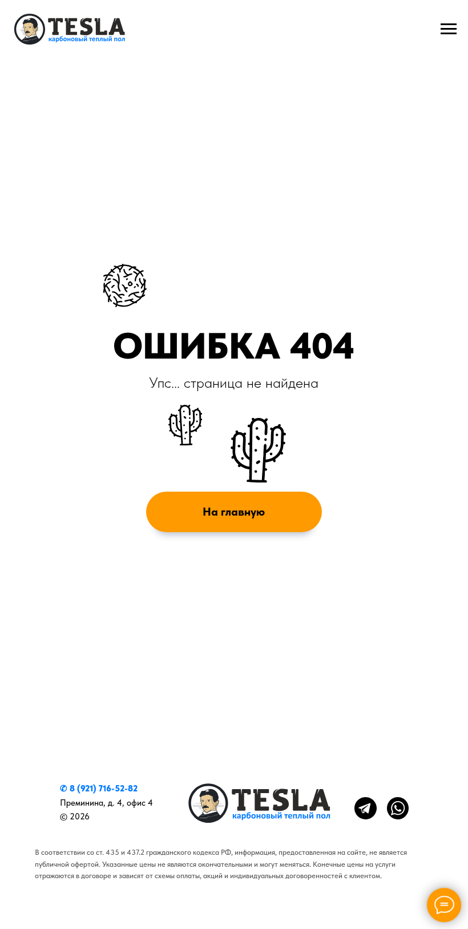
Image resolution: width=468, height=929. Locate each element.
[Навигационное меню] (449, 29)
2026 (80, 816)
